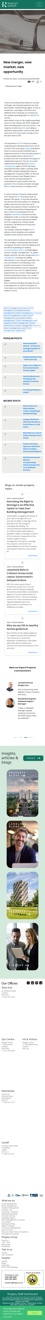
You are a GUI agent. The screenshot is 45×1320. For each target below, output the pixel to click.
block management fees (27, 320)
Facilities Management (10, 1208)
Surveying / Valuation (10, 1212)
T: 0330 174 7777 (8, 1102)
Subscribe (5, 1265)
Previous (2, 708)
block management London (15, 315)
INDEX (30, 758)
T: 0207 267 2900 (8, 997)
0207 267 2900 (11, 1279)
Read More (32, 555)
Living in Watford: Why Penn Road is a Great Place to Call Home (31, 423)
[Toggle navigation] (39, 4)
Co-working (6, 1222)
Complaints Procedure (10, 1234)
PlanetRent (16, 214)
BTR (36, 115)
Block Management (9, 1206)
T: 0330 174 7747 (8, 1154)
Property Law (7, 1210)
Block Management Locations (13, 1220)
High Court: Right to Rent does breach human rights (32, 368)
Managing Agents (8, 1218)
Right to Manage (8, 1226)
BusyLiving (6, 1244)
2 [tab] (20, 738)
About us (5, 1240)
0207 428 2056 (11, 1277)
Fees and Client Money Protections (15, 1232)
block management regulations (17, 329)
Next (43, 708)
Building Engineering (9, 1214)
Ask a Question (7, 1255)
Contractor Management (11, 1228)
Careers (4, 1253)
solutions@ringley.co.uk (14, 1283)
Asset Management (9, 1204)
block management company (29, 313)
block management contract (28, 325)
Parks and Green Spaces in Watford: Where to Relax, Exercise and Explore (32, 448)
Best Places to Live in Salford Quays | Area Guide (32, 435)
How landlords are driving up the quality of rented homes (31, 380)
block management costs (14, 328)
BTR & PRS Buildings (10, 1267)
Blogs (4, 1263)
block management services (16, 308)
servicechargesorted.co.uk (15, 250)
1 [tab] (15, 738)
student (27, 148)
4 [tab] (30, 738)
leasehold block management (16, 323)
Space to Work (7, 1230)
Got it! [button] (34, 1313)
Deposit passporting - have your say (32, 358)
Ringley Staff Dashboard (22, 1294)
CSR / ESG (6, 1242)
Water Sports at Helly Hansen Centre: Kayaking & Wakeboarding (31, 410)
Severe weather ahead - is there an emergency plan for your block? (32, 347)
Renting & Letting (8, 1224)
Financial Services (8, 1216)
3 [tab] (25, 738)
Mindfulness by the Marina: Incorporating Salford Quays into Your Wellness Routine (31, 463)
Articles (4, 1261)
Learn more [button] (7, 1317)
